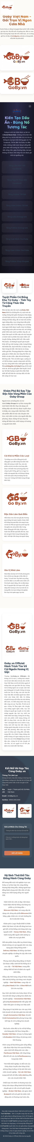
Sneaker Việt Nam (9, 1034)
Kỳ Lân (22, 1075)
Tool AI (5, 1126)
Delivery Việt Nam (10, 950)
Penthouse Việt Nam (11, 1053)
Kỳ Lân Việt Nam (24, 1072)
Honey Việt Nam (20, 932)
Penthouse (23, 1056)
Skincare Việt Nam (11, 910)
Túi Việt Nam (17, 966)
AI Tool (13, 1121)
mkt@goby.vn (17, 36)
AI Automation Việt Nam (16, 1015)
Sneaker (9, 1037)
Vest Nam (10, 985)
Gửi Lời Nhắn (17, 853)
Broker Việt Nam (15, 1091)
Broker (6, 1094)
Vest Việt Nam (15, 982)
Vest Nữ (24, 985)
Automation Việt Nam (22, 999)
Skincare (24, 913)
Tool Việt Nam (5, 1113)
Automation (14, 1002)
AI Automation (10, 1018)
